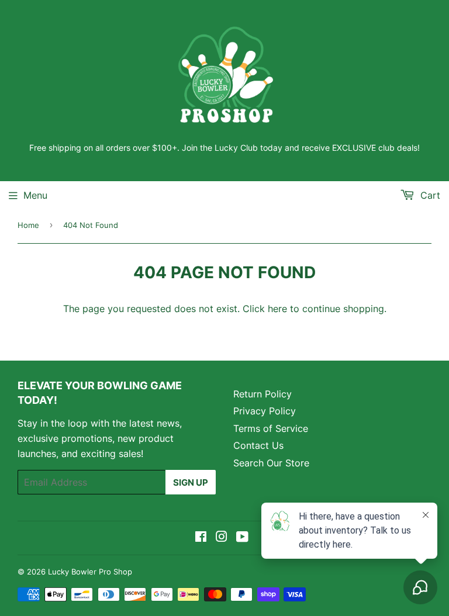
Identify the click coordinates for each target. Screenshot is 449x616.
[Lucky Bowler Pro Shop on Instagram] (221, 538)
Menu (35, 195)
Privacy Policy (264, 411)
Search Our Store (271, 463)
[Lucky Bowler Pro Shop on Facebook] (201, 538)
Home (28, 225)
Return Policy (262, 394)
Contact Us (258, 445)
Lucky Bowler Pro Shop (90, 571)
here (277, 308)
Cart (428, 195)
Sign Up (190, 482)
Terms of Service (270, 428)
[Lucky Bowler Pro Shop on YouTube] (242, 538)
